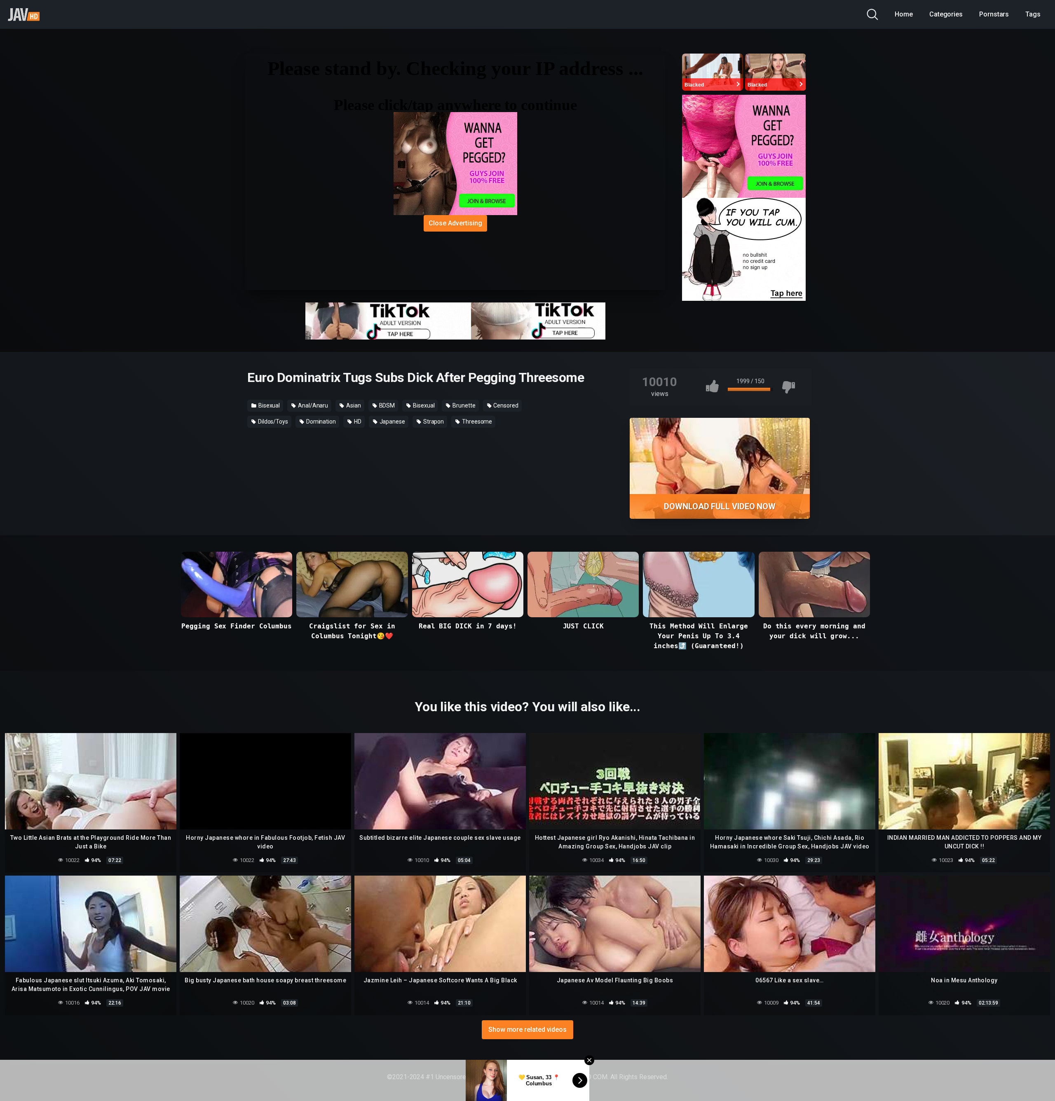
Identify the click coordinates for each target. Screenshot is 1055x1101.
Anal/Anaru (312, 405)
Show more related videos (527, 1029)
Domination (320, 421)
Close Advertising (455, 223)
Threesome (476, 421)
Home (904, 14)
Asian (353, 405)
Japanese (391, 421)
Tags (1033, 14)
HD (357, 421)
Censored (505, 405)
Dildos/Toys (272, 421)
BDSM (386, 405)
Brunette (463, 405)
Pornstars (994, 14)
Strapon (433, 421)
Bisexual (268, 405)
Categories (946, 14)
